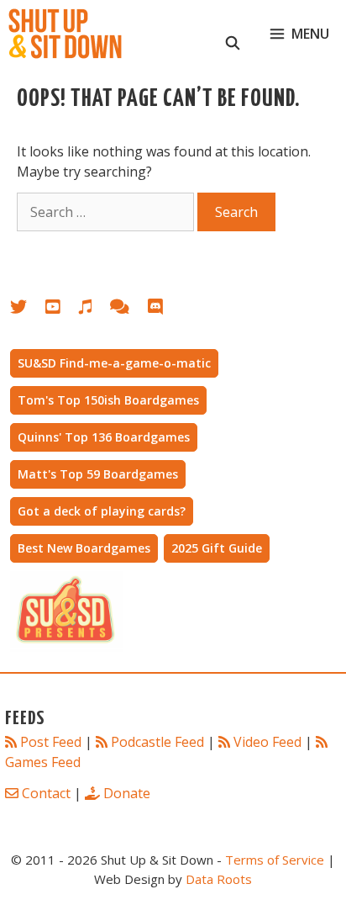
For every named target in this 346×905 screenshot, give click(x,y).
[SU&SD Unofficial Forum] (128, 309)
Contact (46, 793)
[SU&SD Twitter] (27, 309)
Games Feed (43, 762)
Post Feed (50, 742)
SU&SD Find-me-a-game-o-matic (114, 363)
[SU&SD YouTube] (61, 309)
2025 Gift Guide (216, 548)
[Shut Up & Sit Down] (65, 33)
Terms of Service (274, 859)
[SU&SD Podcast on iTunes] (93, 309)
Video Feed (267, 742)
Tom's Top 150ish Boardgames (108, 400)
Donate (126, 793)
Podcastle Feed (157, 742)
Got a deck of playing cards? (102, 511)
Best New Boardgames (84, 548)
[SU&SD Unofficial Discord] (164, 309)
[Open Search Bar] (233, 34)
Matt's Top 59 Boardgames (98, 474)
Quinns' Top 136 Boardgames (104, 437)
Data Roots (219, 879)
